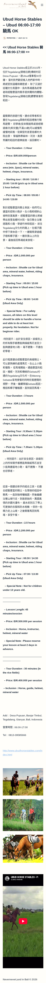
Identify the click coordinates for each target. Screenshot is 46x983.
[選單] (42, 5)
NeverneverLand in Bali (16, 979)
